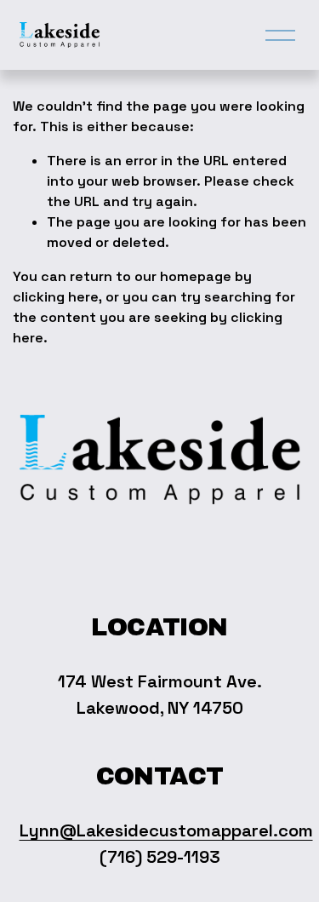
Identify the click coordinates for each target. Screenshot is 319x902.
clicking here (56, 297)
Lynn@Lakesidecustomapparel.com (166, 830)
